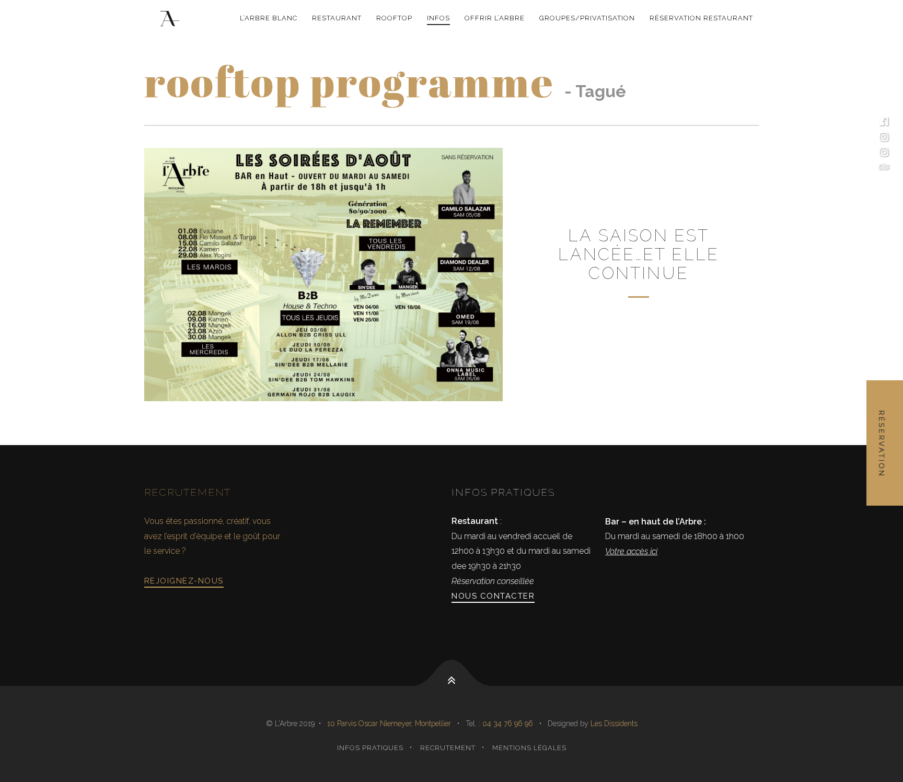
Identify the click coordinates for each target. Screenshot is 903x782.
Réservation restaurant (701, 18)
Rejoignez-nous (184, 581)
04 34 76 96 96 (508, 723)
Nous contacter (493, 596)
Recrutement (448, 748)
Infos (438, 18)
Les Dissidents (614, 723)
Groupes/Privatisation (587, 18)
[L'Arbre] (171, 19)
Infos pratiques (370, 748)
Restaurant (337, 18)
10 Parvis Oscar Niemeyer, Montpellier (389, 723)
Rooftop (394, 18)
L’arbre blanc (268, 18)
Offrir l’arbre (495, 18)
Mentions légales (529, 748)
